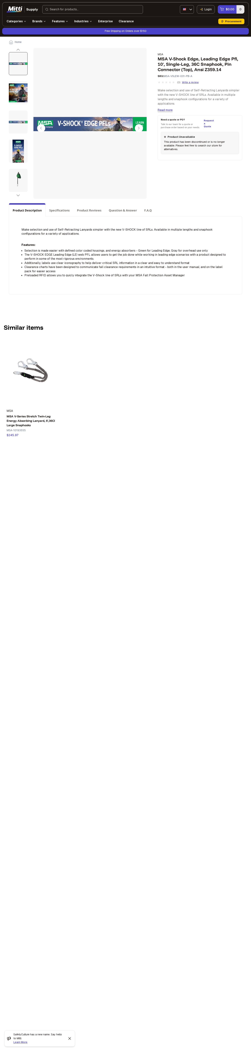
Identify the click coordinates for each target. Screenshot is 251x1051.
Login (208, 9)
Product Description (27, 210)
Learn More (20, 1042)
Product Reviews (89, 210)
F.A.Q (148, 210)
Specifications (59, 210)
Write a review (190, 82)
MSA (160, 54)
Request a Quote (208, 123)
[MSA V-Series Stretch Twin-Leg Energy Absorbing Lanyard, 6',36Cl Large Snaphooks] (31, 371)
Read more (165, 110)
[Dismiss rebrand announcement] (70, 1038)
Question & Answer (123, 210)
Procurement (233, 21)
